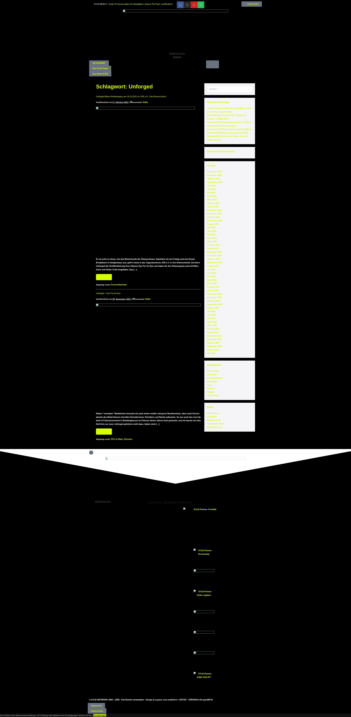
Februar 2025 (213, 203)
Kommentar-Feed (215, 423)
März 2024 (212, 241)
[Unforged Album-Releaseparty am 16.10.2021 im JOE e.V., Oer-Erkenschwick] (145, 181)
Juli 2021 (211, 353)
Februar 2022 (213, 329)
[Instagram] (187, 4)
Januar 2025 (213, 206)
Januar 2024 (213, 248)
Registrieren (213, 413)
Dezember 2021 (214, 336)
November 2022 (214, 297)
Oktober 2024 (213, 217)
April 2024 (212, 238)
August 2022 (213, 308)
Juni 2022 (211, 315)
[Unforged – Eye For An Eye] (148, 356)
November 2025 (214, 175)
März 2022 (212, 325)
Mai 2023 (211, 276)
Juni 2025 (211, 189)
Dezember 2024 (214, 210)
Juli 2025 (211, 185)
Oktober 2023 (213, 259)
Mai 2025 (211, 192)
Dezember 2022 (214, 294)
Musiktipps (212, 381)
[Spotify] (200, 4)
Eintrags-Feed (213, 420)
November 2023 (214, 255)
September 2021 (214, 346)
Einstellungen (99, 715)
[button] (99, 63)
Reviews (128, 439)
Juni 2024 (211, 231)
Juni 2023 (211, 273)
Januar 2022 (213, 332)
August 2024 (213, 224)
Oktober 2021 (213, 343)
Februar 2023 (213, 287)
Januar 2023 (213, 290)
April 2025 (212, 196)
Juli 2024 (211, 227)
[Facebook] (180, 4)
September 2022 (214, 304)
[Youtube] (194, 4)
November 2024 (214, 213)
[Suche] (249, 89)
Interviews (212, 374)
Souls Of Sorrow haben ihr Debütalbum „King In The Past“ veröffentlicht (140, 4)
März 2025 (212, 199)
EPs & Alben (117, 439)
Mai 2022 (211, 318)
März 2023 (212, 283)
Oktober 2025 (213, 178)
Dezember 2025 (214, 171)
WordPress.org (214, 427)
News (209, 385)
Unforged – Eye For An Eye (108, 293)
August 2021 (213, 350)
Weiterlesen (105, 276)
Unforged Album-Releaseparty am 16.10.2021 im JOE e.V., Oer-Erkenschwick (131, 96)
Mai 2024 (211, 234)
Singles (210, 392)
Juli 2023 (211, 269)
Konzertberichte (119, 284)
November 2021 (214, 339)
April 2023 (212, 280)
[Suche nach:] (229, 89)
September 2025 (214, 182)
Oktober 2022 (213, 301)
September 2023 (214, 262)
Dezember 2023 (214, 252)
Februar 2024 (213, 245)
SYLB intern (213, 395)
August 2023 (213, 266)
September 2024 (214, 220)
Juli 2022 (211, 311)
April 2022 (212, 322)
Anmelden (212, 416)
